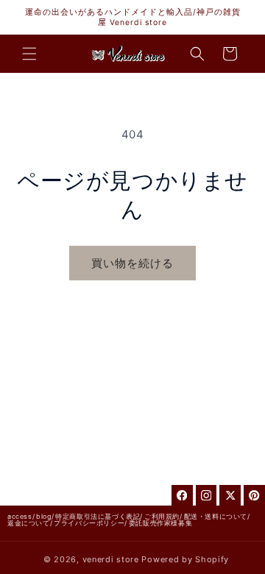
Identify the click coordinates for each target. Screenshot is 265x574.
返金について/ (29, 523)
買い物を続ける (132, 263)
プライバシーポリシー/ (90, 523)
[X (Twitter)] (230, 495)
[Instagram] (206, 495)
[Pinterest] (254, 495)
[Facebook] (182, 495)
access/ (21, 516)
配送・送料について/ (217, 516)
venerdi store (110, 559)
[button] (29, 54)
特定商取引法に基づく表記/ (99, 516)
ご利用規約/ (163, 516)
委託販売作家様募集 (160, 523)
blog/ (45, 516)
